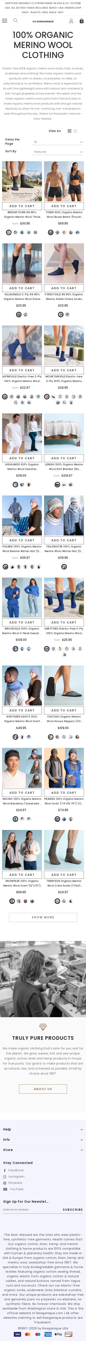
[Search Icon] (16, 21)
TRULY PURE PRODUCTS (43, 1038)
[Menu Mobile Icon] (4, 20)
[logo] (43, 20)
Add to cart (22, 206)
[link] (22, 181)
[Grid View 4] (68, 131)
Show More (43, 917)
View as (55, 131)
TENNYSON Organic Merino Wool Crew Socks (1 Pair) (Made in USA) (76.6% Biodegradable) (63, 883)
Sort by (10, 151)
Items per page (12, 141)
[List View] (77, 131)
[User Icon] (71, 21)
